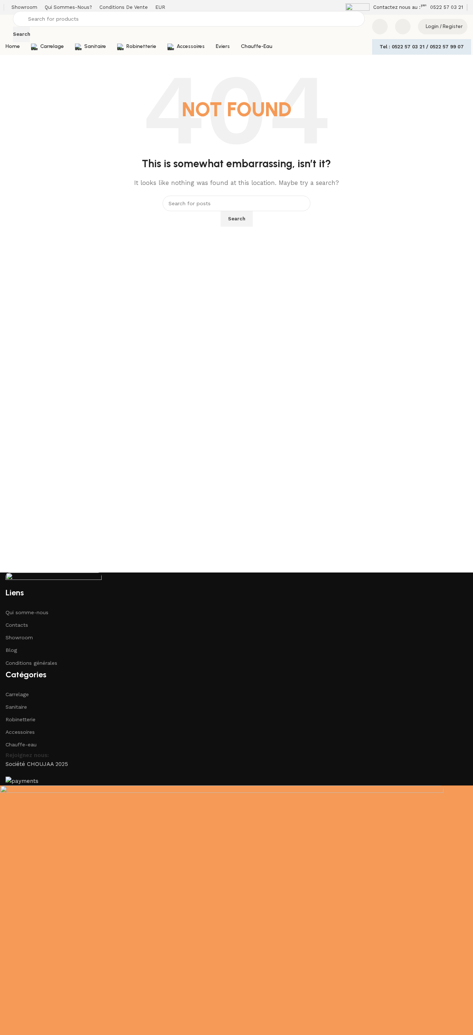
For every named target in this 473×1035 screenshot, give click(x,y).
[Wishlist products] (402, 26)
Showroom (19, 637)
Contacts (17, 625)
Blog (11, 650)
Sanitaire (16, 707)
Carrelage (17, 694)
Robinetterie (20, 719)
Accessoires (20, 732)
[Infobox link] (383, 7)
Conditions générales (31, 663)
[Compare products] (379, 26)
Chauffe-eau (21, 744)
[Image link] (54, 579)
